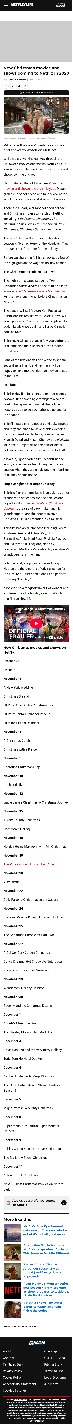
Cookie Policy (12, 1377)
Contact (8, 1358)
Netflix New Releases (26, 1326)
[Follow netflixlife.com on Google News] (64, 1202)
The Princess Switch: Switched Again (29, 864)
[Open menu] (6, 5)
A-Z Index (51, 1384)
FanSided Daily (13, 1364)
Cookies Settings (15, 1390)
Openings (51, 1351)
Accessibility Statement (19, 1384)
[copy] (25, 86)
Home (7, 1326)
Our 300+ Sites (54, 1358)
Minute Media (20, 1400)
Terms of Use (53, 1371)
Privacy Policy (12, 1371)
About (7, 1351)
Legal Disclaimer (56, 1377)
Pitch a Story (53, 1364)
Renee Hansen (17, 79)
